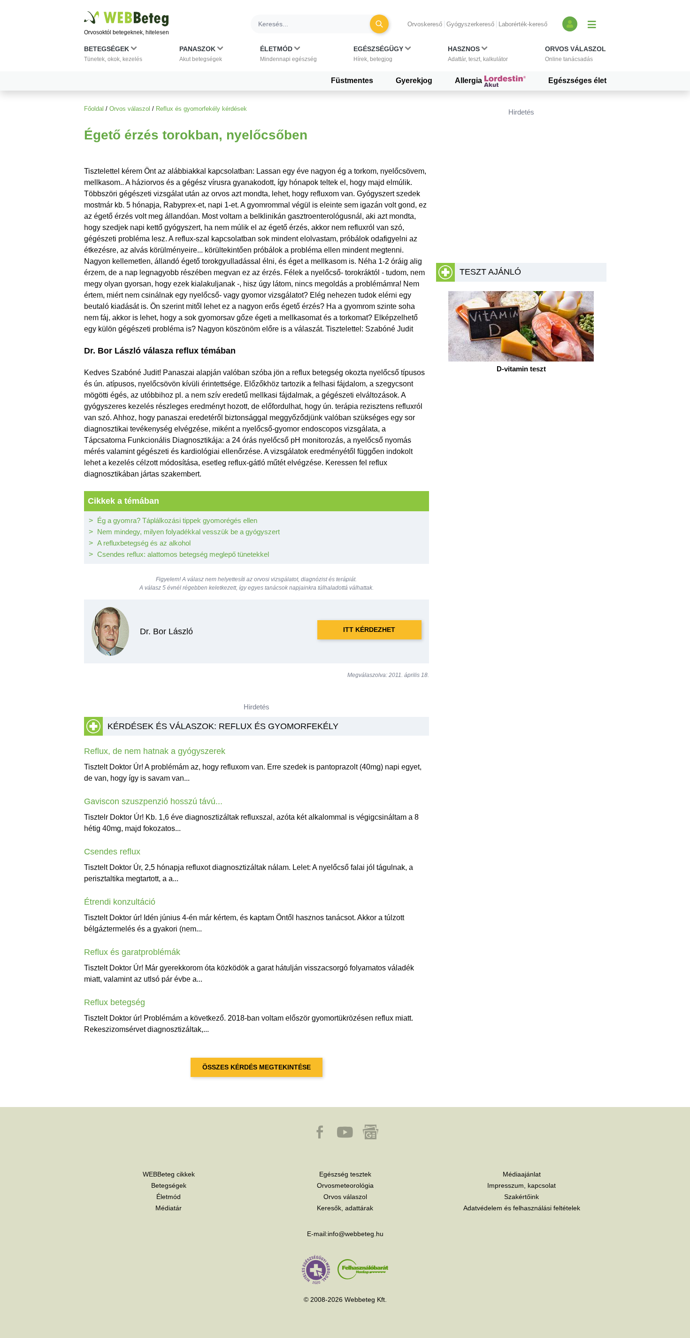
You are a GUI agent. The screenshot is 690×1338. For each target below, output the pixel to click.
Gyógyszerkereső (470, 24)
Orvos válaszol (129, 108)
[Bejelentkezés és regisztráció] (569, 23)
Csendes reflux (112, 851)
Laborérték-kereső (522, 24)
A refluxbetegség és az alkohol (144, 543)
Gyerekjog (414, 81)
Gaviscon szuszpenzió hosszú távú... (153, 801)
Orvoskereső (424, 24)
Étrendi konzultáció (119, 902)
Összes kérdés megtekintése (256, 1067)
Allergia (469, 81)
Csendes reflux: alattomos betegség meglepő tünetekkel (183, 554)
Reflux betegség (114, 1002)
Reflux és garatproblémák (132, 952)
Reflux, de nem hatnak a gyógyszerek (154, 751)
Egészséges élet (577, 81)
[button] (113, 56)
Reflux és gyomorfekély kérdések (201, 108)
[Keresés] (379, 24)
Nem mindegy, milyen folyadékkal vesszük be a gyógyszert (188, 532)
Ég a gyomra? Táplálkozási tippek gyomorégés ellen (177, 520)
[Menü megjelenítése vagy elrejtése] (592, 24)
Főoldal (94, 108)
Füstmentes (352, 81)
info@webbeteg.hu (355, 1234)
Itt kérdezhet (369, 629)
